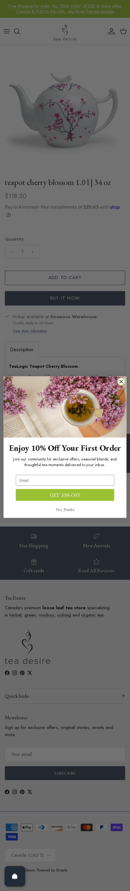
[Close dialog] (121, 381)
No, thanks (65, 509)
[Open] (15, 876)
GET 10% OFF (65, 494)
